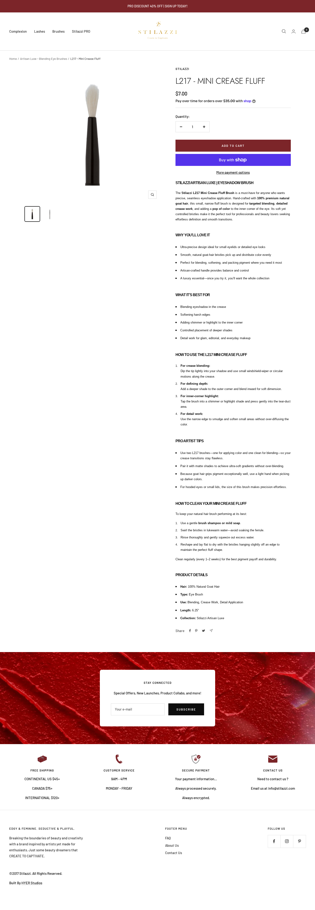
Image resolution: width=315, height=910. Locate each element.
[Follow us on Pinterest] (299, 841)
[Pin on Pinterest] (196, 630)
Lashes (39, 31)
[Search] (284, 31)
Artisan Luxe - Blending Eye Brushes (43, 59)
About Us (172, 845)
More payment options (233, 172)
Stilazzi (182, 69)
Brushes (58, 31)
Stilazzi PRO (81, 31)
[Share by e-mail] (211, 630)
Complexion (18, 31)
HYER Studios (31, 883)
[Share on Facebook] (190, 630)
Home (13, 59)
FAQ (168, 838)
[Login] (293, 31)
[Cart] (303, 31)
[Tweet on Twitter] (203, 630)
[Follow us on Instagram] (286, 841)
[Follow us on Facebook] (274, 841)
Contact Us (173, 853)
